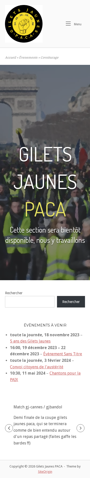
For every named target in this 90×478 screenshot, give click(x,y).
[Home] (23, 24)
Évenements (28, 57)
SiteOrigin (45, 471)
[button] (9, 428)
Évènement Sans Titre (62, 354)
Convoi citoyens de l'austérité (36, 367)
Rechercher (13, 293)
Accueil (10, 57)
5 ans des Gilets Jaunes (30, 341)
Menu (78, 24)
